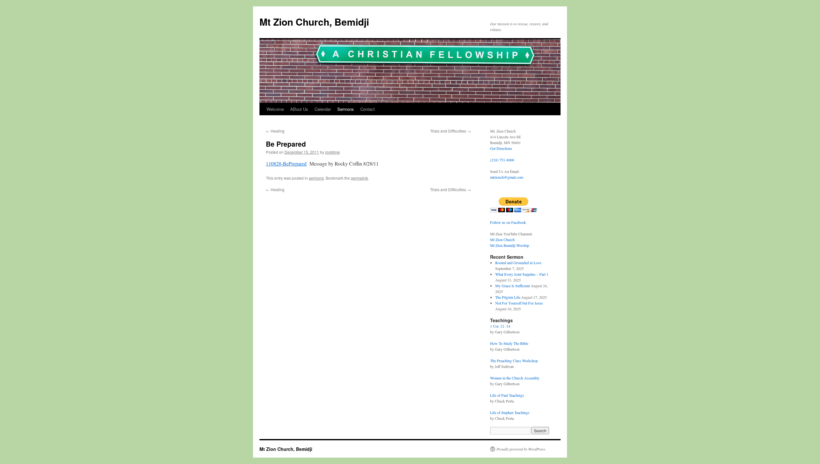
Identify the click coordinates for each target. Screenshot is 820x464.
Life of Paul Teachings (507, 395)
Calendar (323, 109)
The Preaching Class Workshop (514, 360)
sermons (316, 178)
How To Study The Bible (509, 343)
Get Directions (501, 148)
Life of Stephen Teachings (509, 412)
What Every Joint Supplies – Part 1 (521, 274)
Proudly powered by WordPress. (521, 449)
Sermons (345, 109)
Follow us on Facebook (508, 222)
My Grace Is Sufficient (512, 285)
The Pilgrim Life (507, 297)
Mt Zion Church (502, 239)
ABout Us (299, 109)
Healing (275, 131)
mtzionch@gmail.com (506, 177)
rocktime (332, 152)
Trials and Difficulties (450, 131)
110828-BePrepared (286, 163)
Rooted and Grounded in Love (518, 262)
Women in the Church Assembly (514, 377)
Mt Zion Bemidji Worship (509, 245)
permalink (359, 178)
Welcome (275, 109)
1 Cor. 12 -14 (500, 326)
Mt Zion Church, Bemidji (314, 21)
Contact (367, 109)
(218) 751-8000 (502, 159)
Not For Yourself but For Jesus (519, 302)
